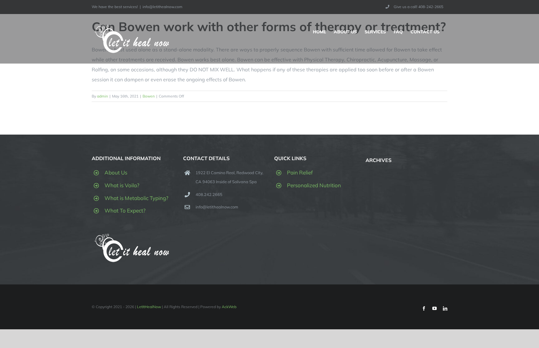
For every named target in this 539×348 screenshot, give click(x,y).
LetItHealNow (149, 306)
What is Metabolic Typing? (136, 198)
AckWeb (229, 306)
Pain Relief (300, 172)
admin (102, 96)
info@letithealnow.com (162, 6)
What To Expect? (125, 210)
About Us (115, 172)
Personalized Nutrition (314, 185)
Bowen (149, 96)
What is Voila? (121, 185)
